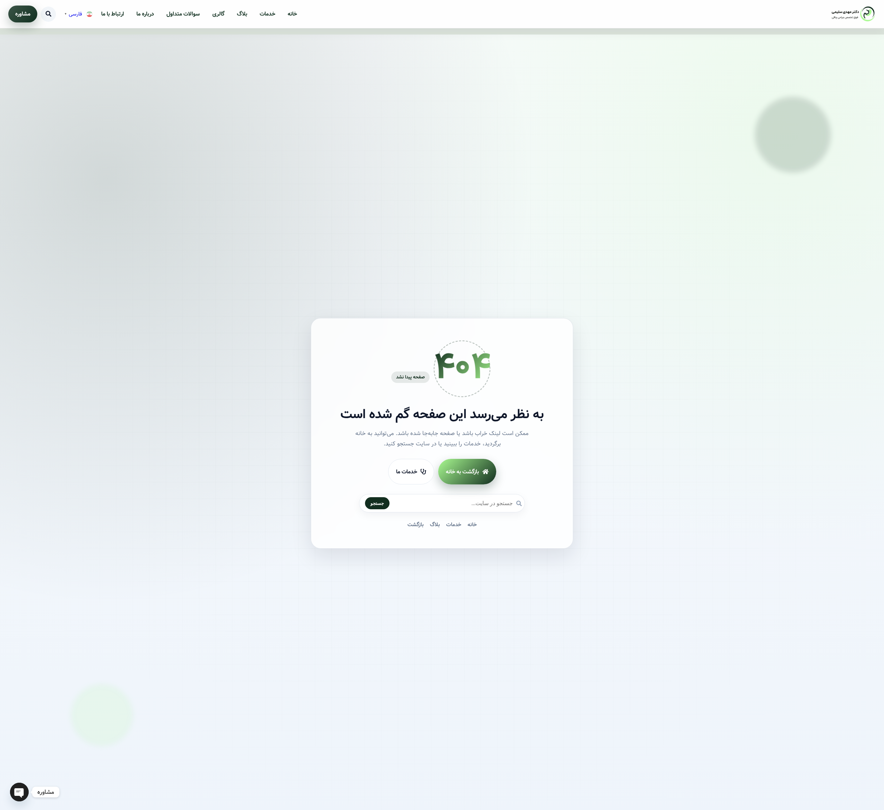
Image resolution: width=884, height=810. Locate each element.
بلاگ (242, 14)
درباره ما (145, 14)
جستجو (377, 503)
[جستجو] (48, 14)
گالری (218, 14)
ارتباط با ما (112, 14)
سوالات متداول (183, 14)
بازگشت (415, 525)
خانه (292, 14)
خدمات (267, 14)
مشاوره (22, 14)
